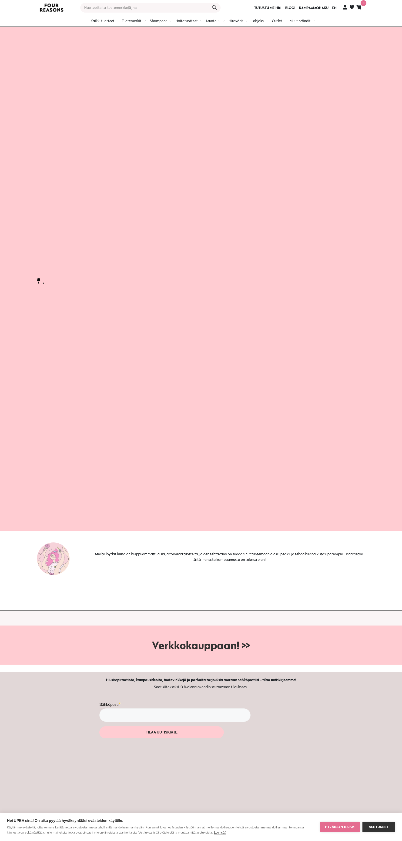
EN (334, 7)
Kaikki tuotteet (102, 21)
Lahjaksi (258, 21)
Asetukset (379, 827)
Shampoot (158, 21)
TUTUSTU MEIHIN (267, 7)
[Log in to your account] (345, 7)
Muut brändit (300, 21)
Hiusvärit (236, 21)
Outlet (277, 21)
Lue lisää (220, 832)
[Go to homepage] (51, 7)
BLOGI (290, 7)
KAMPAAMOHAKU (313, 7)
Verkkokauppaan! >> (201, 645)
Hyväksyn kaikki (340, 827)
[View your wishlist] (352, 8)
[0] (359, 7)
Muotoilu (213, 21)
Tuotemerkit (131, 21)
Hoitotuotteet (186, 21)
